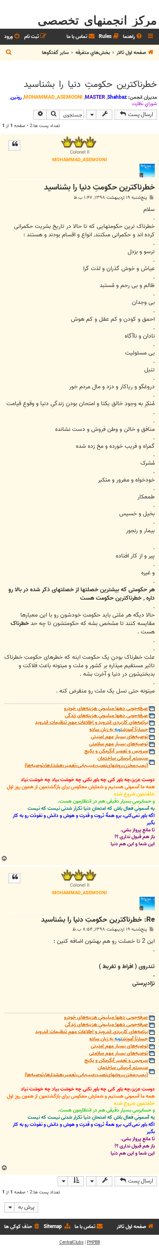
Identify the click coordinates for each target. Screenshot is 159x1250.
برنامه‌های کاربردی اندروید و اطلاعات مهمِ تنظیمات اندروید (91, 722)
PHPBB (93, 1242)
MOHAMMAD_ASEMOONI (53, 97)
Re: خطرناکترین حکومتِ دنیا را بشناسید (98, 920)
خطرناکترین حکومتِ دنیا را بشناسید (90, 84)
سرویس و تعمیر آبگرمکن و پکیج (116, 751)
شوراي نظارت (144, 103)
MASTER (95, 97)
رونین (16, 97)
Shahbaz (117, 97)
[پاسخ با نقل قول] (14, 145)
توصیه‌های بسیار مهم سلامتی (118, 744)
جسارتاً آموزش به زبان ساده (118, 729)
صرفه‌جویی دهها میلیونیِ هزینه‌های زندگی (106, 716)
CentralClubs (71, 1242)
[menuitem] (133, 37)
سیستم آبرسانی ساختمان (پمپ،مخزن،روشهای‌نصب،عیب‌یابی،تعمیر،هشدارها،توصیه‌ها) (86, 762)
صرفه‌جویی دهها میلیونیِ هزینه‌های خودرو (106, 708)
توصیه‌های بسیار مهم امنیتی (119, 737)
